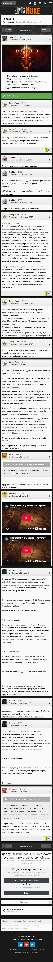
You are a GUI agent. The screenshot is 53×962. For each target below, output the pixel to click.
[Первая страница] (3, 30)
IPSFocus (31, 937)
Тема (13, 940)
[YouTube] (26, 944)
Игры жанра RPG (35, 22)
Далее (44, 30)
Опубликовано (20, 40)
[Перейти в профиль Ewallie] (4, 158)
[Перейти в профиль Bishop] (4, 571)
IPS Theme (22, 937)
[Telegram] (20, 944)
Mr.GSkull (13, 493)
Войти (26, 893)
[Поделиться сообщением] (49, 40)
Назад (8, 30)
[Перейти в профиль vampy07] (4, 38)
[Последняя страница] (49, 30)
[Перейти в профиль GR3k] (4, 455)
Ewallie (12, 157)
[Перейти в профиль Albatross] (4, 790)
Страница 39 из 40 (26, 30)
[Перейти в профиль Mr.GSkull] (4, 494)
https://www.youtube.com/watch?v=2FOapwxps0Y (22, 717)
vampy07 (11, 22)
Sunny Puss (14, 103)
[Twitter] (32, 944)
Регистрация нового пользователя (26, 881)
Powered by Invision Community (26, 952)
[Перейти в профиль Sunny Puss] (4, 104)
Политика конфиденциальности (30, 940)
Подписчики (24, 902)
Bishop (12, 570)
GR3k (11, 454)
